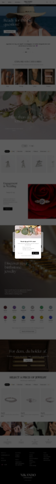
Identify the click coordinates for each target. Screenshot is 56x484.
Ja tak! (36, 253)
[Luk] (39, 227)
